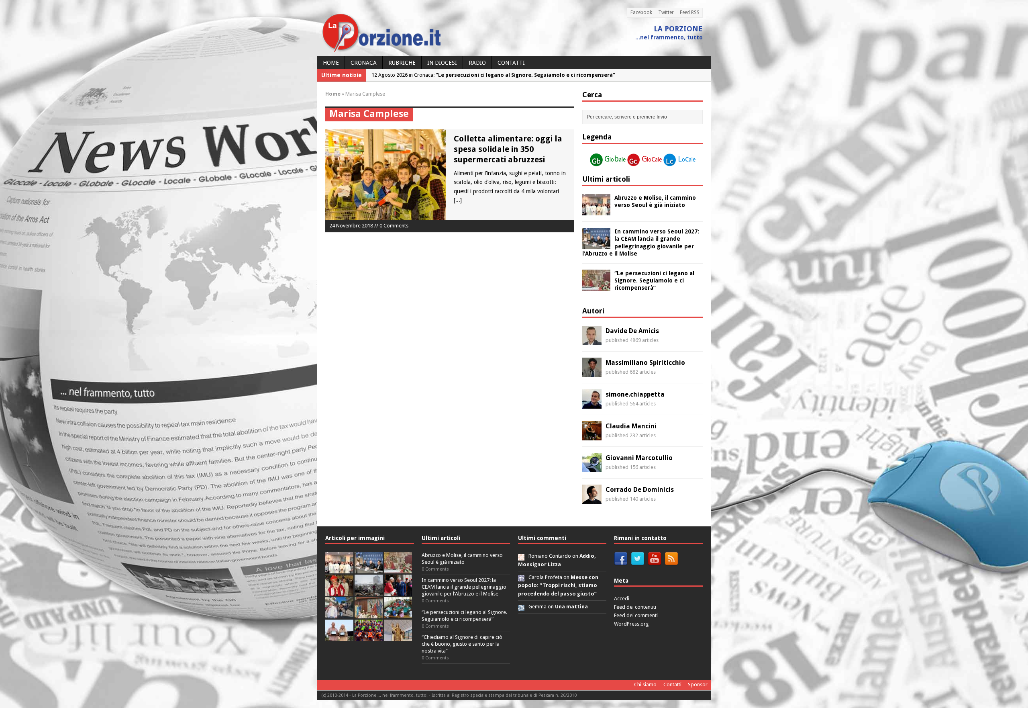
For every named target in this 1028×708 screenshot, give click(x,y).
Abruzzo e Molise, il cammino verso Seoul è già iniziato (462, 558)
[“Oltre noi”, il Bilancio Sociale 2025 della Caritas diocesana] (369, 636)
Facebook (641, 12)
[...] (458, 200)
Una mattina (571, 607)
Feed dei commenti (636, 615)
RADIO (477, 62)
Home (331, 62)
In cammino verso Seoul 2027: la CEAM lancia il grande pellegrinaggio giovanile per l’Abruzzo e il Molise (464, 587)
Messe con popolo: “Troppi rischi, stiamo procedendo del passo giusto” (558, 585)
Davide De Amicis (632, 331)
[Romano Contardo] (521, 556)
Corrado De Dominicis (640, 489)
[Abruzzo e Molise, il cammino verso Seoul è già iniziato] (596, 211)
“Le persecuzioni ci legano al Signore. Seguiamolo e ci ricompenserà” (654, 280)
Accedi (621, 598)
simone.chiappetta (635, 394)
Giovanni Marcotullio (639, 458)
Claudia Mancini (631, 426)
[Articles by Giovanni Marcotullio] (592, 467)
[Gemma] (521, 607)
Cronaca (364, 62)
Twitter (666, 12)
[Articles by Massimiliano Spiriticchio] (592, 372)
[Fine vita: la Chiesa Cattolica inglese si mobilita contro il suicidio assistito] (398, 591)
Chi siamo (645, 684)
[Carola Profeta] (521, 577)
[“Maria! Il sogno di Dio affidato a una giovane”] (398, 636)
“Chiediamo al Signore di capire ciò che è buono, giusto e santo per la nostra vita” (462, 644)
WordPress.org (631, 624)
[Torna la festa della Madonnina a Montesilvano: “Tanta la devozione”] (339, 614)
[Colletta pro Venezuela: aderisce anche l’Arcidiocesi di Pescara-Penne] (369, 591)
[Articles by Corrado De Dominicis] (592, 499)
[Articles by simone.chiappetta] (592, 404)
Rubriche (402, 62)
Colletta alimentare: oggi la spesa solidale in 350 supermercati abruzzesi (508, 149)
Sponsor (698, 684)
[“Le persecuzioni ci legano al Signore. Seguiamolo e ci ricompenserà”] (596, 286)
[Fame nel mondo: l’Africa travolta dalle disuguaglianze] (398, 614)
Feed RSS (690, 12)
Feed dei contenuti (635, 607)
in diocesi (442, 62)
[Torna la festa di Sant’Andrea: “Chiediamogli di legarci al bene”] (369, 614)
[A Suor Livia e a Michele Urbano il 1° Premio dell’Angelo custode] (339, 636)
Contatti (511, 62)
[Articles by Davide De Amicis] (592, 341)
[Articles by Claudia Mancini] (592, 436)
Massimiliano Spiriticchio (645, 362)
